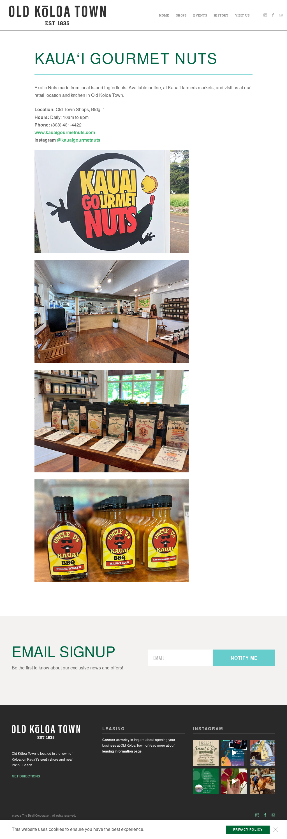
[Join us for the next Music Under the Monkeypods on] (234, 753)
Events (200, 14)
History (221, 14)
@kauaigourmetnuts (78, 140)
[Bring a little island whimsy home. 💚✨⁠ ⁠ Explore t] (262, 753)
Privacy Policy (248, 829)
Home (164, 14)
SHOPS (181, 14)
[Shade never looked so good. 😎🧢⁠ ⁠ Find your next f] (262, 781)
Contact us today (115, 739)
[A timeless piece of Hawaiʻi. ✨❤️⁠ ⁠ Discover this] (234, 781)
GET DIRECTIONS (26, 776)
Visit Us (242, 14)
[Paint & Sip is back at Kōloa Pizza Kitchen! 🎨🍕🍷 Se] (206, 753)
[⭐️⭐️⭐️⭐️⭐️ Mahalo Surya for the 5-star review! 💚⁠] (206, 781)
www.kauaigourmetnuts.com (64, 132)
